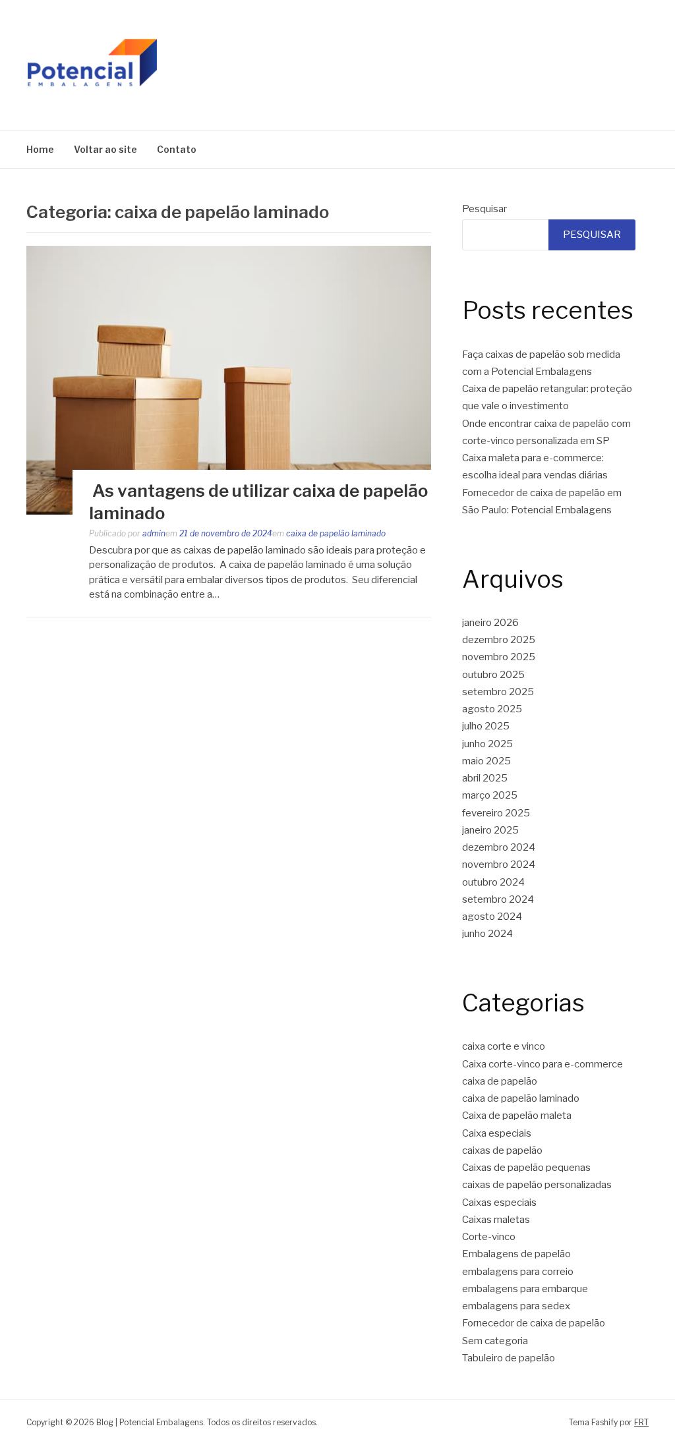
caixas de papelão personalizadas (537, 1185)
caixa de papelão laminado (336, 533)
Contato (176, 149)
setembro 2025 (498, 692)
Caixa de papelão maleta (517, 1115)
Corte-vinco (488, 1237)
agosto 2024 (492, 916)
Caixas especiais (499, 1202)
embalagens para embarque (525, 1289)
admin (153, 533)
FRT (641, 1422)
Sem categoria (495, 1341)
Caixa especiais (496, 1133)
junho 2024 (487, 934)
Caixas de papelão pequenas (526, 1168)
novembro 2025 (498, 657)
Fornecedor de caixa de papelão (533, 1323)
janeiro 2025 (490, 830)
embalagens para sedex (516, 1306)
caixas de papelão (502, 1150)
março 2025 (489, 795)
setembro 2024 (498, 899)
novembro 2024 (498, 864)
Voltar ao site (105, 149)
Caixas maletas (496, 1220)
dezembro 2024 (498, 847)
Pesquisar (484, 209)
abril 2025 (485, 778)
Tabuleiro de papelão (508, 1358)
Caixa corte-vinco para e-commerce (542, 1064)
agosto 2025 (492, 709)
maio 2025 (486, 761)
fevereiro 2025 (496, 813)
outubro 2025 (493, 675)
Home (40, 149)
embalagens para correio (517, 1272)
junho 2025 (487, 744)
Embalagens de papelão (516, 1254)
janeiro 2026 (490, 623)
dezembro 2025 (498, 640)
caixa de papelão (499, 1081)
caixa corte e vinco (503, 1046)
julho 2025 (486, 726)
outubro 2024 (493, 882)
